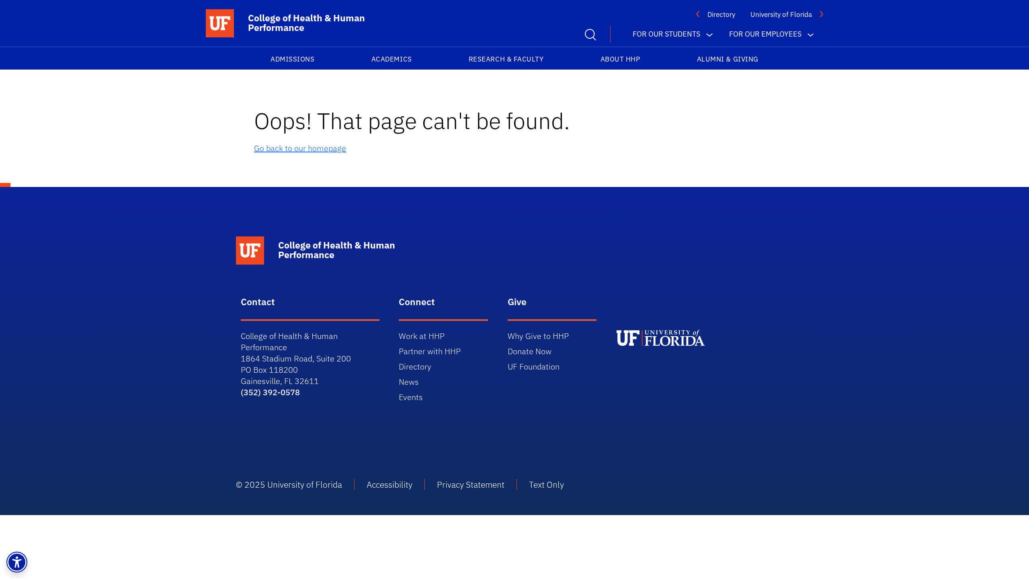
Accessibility (389, 484)
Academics (391, 59)
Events (411, 397)
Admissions (292, 59)
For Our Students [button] (666, 34)
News (409, 381)
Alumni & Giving (727, 59)
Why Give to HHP (538, 336)
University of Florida (781, 14)
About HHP (620, 59)
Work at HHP (422, 336)
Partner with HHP (430, 351)
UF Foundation (534, 366)
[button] (16, 562)
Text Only (546, 484)
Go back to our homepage (300, 148)
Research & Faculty (506, 59)
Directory (721, 14)
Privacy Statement (470, 484)
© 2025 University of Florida (289, 484)
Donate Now (529, 351)
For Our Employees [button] (765, 34)
